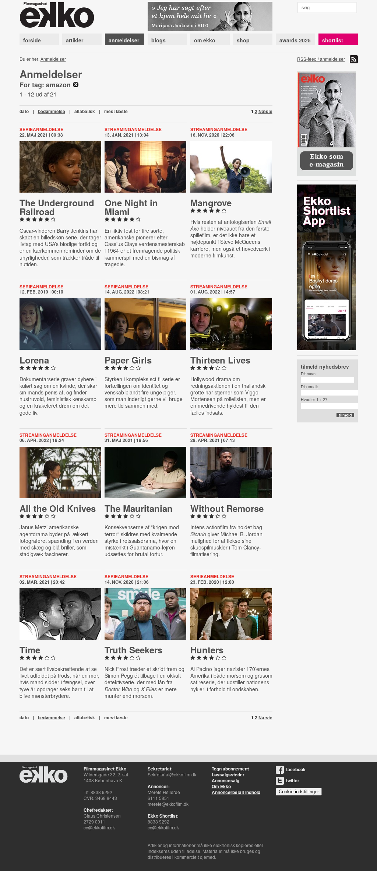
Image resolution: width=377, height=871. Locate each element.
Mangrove (211, 202)
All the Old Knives (58, 508)
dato (24, 111)
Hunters (206, 649)
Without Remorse (227, 508)
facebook (296, 769)
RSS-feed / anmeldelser (321, 59)
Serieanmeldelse (41, 129)
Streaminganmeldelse (133, 129)
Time (30, 649)
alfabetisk (84, 111)
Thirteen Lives (220, 360)
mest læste (116, 111)
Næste (265, 111)
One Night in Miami (131, 207)
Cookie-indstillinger (299, 791)
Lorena (34, 360)
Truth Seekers (133, 649)
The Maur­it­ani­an (139, 508)
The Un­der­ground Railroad (57, 207)
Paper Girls (128, 360)
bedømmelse (51, 111)
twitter (292, 780)
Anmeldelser (53, 59)
